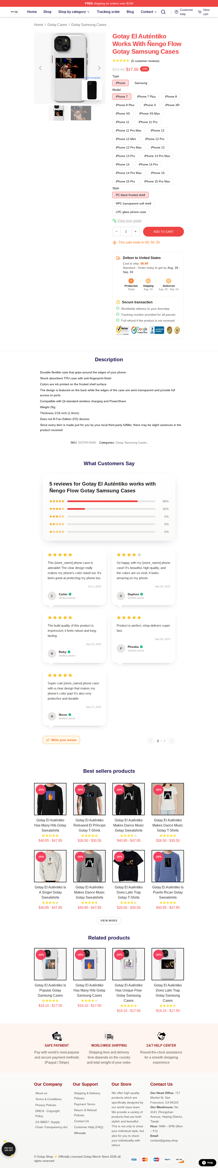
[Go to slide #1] (59, 113)
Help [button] (210, 1162)
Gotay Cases (57, 25)
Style (115, 188)
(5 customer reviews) (145, 61)
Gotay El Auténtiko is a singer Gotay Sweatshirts (50, 892)
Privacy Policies (45, 1105)
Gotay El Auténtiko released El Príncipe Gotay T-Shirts (89, 825)
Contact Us (81, 1121)
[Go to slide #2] (81, 113)
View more (109, 920)
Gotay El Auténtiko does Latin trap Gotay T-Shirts (129, 892)
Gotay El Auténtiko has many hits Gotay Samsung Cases (89, 990)
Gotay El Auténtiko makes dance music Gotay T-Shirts (167, 825)
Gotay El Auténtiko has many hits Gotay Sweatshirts (50, 825)
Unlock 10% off (8, 1149)
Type (115, 76)
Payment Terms (84, 1104)
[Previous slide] (40, 68)
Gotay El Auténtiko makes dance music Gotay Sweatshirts (128, 825)
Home (38, 25)
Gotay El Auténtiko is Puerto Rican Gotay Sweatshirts (168, 892)
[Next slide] (99, 68)
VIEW (50, 811)
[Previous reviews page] (151, 741)
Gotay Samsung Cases (88, 25)
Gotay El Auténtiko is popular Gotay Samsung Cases (50, 990)
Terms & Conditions (48, 1099)
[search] (163, 12)
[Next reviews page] (171, 741)
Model (116, 89)
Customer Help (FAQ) (88, 1127)
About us (41, 1093)
